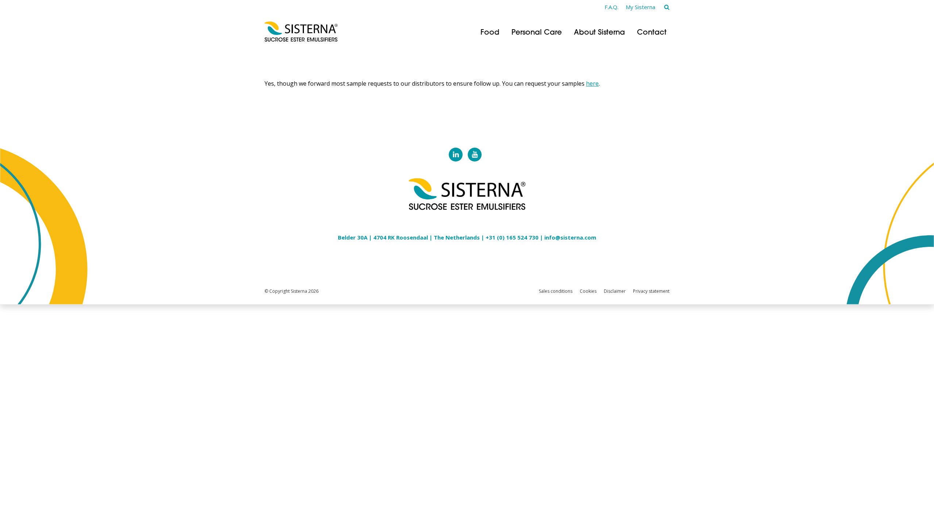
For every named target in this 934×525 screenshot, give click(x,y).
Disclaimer (615, 291)
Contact (652, 32)
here (592, 83)
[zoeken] (666, 7)
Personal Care (537, 32)
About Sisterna (599, 32)
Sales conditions (555, 291)
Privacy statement (651, 291)
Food (489, 32)
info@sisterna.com (570, 237)
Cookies (588, 291)
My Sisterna (640, 7)
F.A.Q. (611, 7)
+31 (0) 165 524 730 (512, 237)
